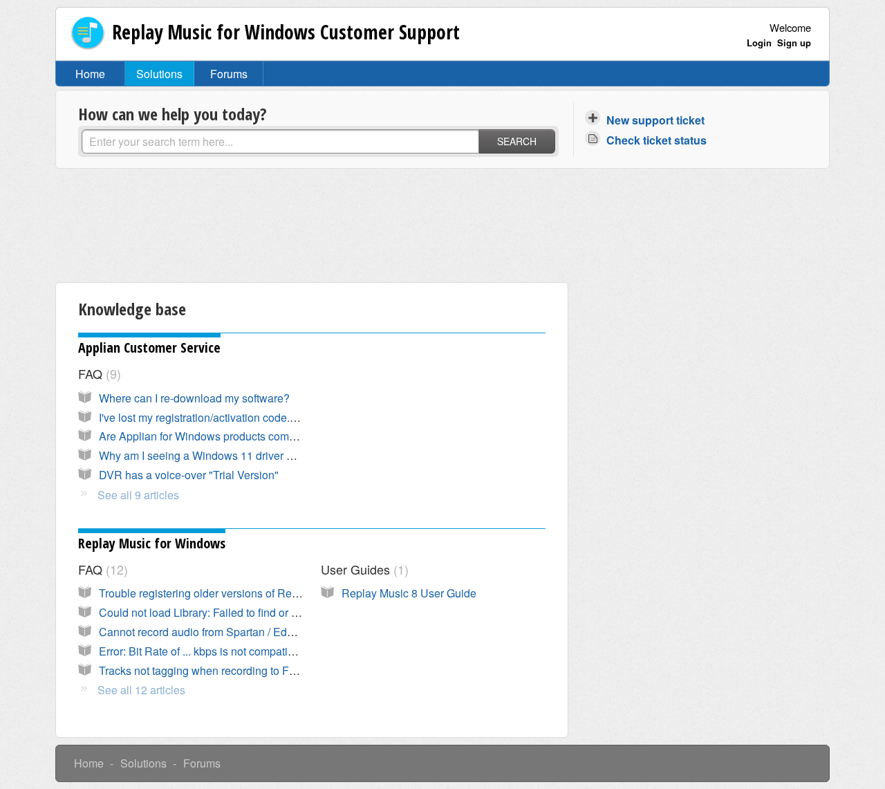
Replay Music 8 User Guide (409, 593)
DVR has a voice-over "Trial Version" (189, 475)
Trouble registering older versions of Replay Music (221, 593)
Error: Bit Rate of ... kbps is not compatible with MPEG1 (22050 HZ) (262, 651)
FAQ (97, 373)
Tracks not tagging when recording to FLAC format (221, 670)
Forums (229, 74)
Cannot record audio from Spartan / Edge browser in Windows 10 (258, 632)
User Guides (362, 569)
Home (90, 74)
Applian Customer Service (149, 347)
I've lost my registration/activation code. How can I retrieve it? (247, 417)
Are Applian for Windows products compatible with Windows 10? (257, 436)
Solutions (159, 74)
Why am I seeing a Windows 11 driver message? (218, 455)
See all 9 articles (138, 495)
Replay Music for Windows (151, 543)
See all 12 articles (141, 690)
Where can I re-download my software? (194, 398)
